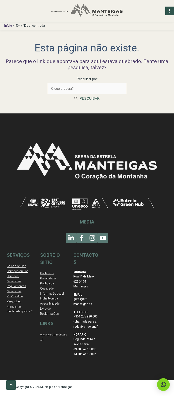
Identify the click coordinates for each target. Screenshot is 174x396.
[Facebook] (81, 238)
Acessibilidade (49, 303)
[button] (163, 384)
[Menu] (169, 11)
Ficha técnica (49, 298)
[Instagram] (92, 238)
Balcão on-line (16, 266)
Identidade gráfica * (19, 311)
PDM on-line (15, 296)
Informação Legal (52, 293)
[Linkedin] (71, 238)
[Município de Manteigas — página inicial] (87, 11)
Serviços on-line (17, 271)
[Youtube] (103, 238)
